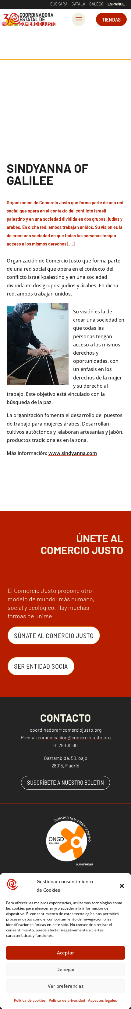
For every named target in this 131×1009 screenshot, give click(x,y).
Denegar (65, 969)
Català (78, 4)
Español (116, 4)
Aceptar (65, 953)
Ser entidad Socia (41, 666)
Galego (96, 4)
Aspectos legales (102, 1000)
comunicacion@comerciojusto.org (74, 737)
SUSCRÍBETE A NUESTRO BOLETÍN (65, 782)
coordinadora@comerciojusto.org (65, 730)
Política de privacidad (67, 1000)
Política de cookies (30, 1000)
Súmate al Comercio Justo (54, 635)
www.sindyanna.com (72, 453)
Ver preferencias (65, 986)
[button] (122, 886)
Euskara (59, 4)
